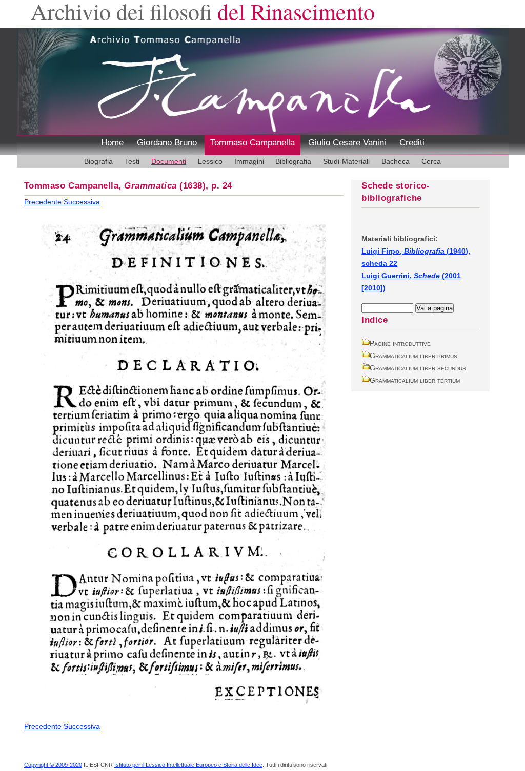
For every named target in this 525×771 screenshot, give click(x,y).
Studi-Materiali (346, 161)
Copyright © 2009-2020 (53, 765)
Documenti (168, 161)
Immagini (249, 161)
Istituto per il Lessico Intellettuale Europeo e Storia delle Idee (188, 765)
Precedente (44, 202)
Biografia (98, 161)
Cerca (431, 161)
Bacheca (395, 161)
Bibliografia (293, 161)
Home (112, 143)
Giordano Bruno (167, 143)
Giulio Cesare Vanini (347, 143)
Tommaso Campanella (252, 143)
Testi (132, 161)
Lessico (210, 161)
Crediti (412, 143)
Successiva (82, 202)
